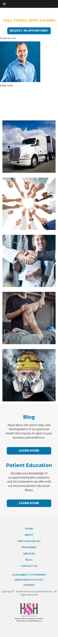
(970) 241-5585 (42, 20)
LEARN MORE (29, 450)
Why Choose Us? (29, 541)
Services (29, 553)
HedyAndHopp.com (34, 621)
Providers (29, 547)
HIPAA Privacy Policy (29, 579)
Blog (29, 559)
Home (29, 528)
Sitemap (29, 584)
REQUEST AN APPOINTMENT (29, 30)
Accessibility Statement (29, 574)
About (29, 534)
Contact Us (29, 565)
